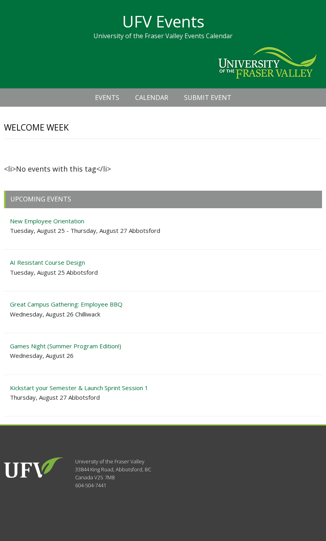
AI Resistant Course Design (47, 262)
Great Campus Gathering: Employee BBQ (66, 304)
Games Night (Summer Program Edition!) (65, 346)
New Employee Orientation (47, 221)
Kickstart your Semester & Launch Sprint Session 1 (79, 388)
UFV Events (163, 21)
